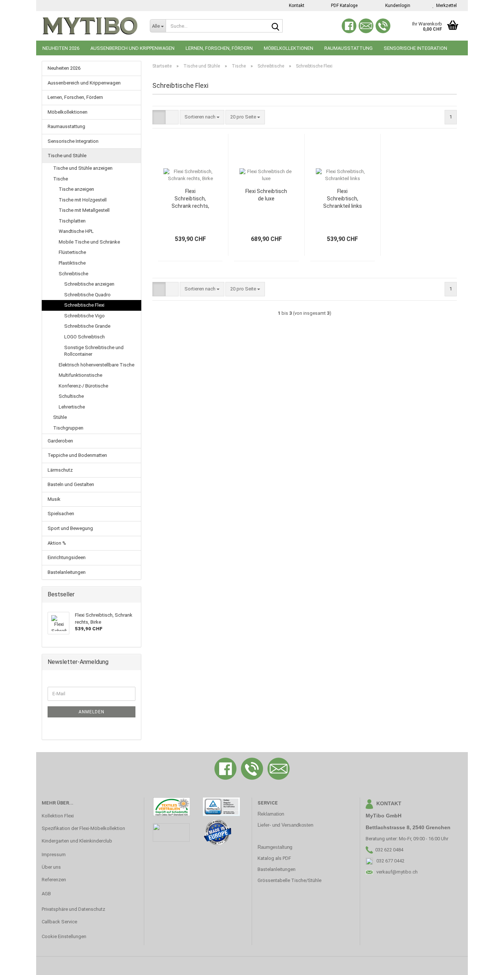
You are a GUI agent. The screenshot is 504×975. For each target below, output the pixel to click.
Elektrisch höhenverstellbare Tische (96, 365)
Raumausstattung (348, 48)
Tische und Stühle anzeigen (83, 168)
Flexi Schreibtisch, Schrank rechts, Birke (190, 199)
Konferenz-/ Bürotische (83, 386)
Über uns (51, 867)
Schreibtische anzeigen (89, 284)
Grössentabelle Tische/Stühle (289, 880)
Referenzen (54, 879)
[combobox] (202, 117)
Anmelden (91, 711)
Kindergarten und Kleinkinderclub (77, 841)
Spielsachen (61, 513)
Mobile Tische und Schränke (89, 242)
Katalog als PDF (274, 858)
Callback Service (59, 921)
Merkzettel (445, 5)
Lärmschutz (60, 470)
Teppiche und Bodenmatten (77, 455)
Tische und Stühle (67, 155)
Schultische (71, 396)
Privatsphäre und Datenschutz (73, 909)
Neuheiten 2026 (60, 48)
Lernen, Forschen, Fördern (219, 48)
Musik (54, 499)
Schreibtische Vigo (84, 315)
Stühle (60, 417)
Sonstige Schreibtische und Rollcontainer (94, 351)
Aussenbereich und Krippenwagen (132, 48)
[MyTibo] (90, 26)
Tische (60, 179)
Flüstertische (72, 252)
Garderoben (60, 441)
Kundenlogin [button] (396, 5)
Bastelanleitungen (67, 572)
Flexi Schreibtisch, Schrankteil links (342, 198)
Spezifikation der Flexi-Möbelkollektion (83, 828)
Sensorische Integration (415, 48)
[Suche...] (276, 26)
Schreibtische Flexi (84, 305)
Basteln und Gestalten (71, 484)
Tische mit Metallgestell (84, 210)
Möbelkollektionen (288, 48)
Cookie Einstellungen (64, 936)
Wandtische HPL (76, 231)
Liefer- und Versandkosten (285, 825)
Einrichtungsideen (67, 557)
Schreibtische (73, 273)
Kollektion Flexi (58, 816)
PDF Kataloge (344, 5)
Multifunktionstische (80, 375)
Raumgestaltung (275, 847)
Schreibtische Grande (87, 326)
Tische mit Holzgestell (83, 200)
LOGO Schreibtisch (84, 337)
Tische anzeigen (76, 189)
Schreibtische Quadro (87, 294)
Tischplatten (72, 221)
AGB (46, 893)
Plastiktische (72, 263)
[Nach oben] (484, 964)
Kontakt (296, 5)
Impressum (54, 854)
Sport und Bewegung (70, 528)
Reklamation (271, 814)
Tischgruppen (68, 428)
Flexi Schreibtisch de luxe (266, 194)
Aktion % (57, 543)
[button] (159, 117)
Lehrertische (72, 407)
